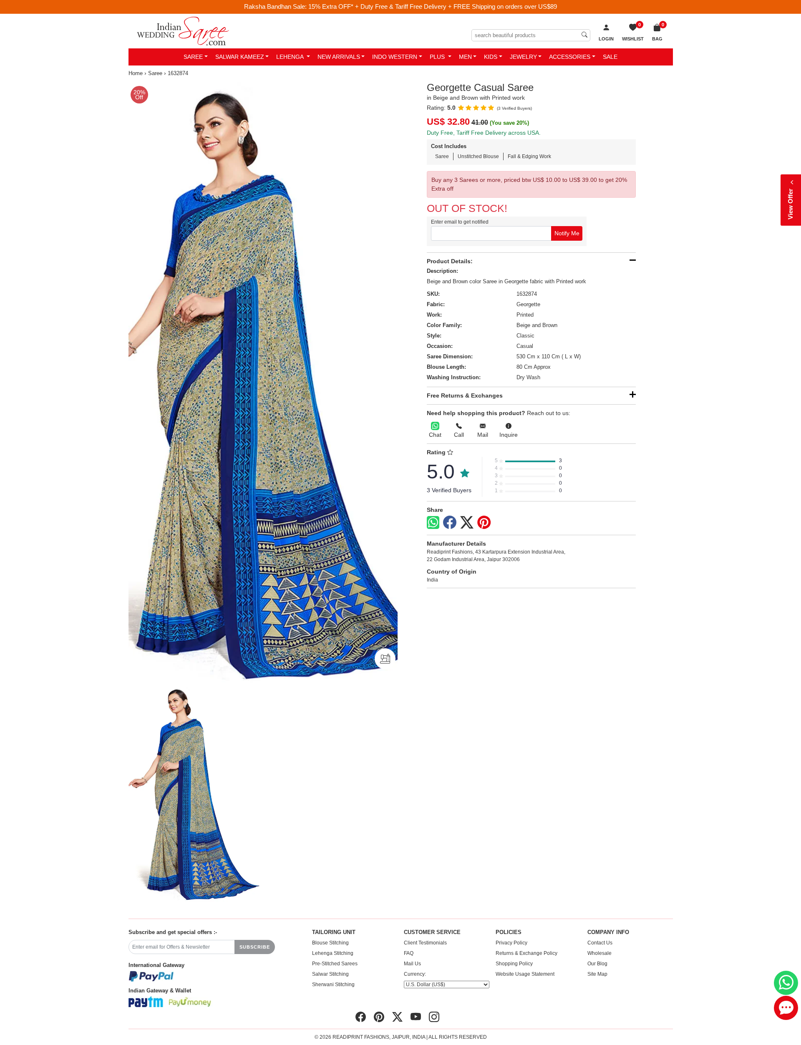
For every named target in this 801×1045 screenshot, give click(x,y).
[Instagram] (434, 1017)
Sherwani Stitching (333, 984)
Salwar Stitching (330, 974)
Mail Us (412, 964)
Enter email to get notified (460, 222)
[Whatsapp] (433, 522)
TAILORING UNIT (333, 932)
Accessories (569, 56)
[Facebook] (449, 522)
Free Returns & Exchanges (465, 395)
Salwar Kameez (239, 56)
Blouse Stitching (330, 943)
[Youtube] (416, 1017)
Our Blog (597, 964)
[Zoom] (263, 383)
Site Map (597, 974)
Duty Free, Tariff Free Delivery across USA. (484, 132)
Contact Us (599, 943)
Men (465, 56)
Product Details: (450, 261)
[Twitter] (467, 522)
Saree (193, 56)
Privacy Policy (511, 943)
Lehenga (290, 56)
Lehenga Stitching (332, 953)
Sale (610, 56)
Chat (435, 434)
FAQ (408, 953)
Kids (490, 56)
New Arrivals (338, 56)
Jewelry (523, 56)
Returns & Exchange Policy (526, 953)
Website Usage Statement (525, 974)
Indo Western (394, 56)
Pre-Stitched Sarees (335, 964)
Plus (438, 56)
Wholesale (599, 953)
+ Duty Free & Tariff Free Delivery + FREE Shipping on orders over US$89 (456, 6)
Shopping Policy (514, 964)
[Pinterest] (484, 522)
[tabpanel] (263, 383)
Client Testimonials (425, 943)
